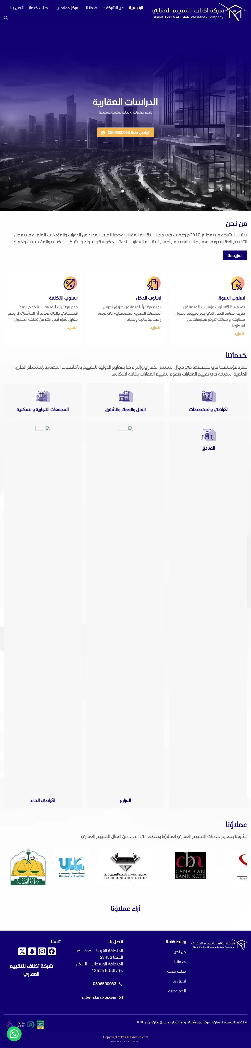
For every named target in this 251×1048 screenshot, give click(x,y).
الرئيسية (136, 7)
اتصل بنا (17, 7)
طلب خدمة (38, 7)
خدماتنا (92, 7)
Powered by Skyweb (125, 1041)
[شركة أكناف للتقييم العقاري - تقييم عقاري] (199, 12)
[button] (6, 18)
